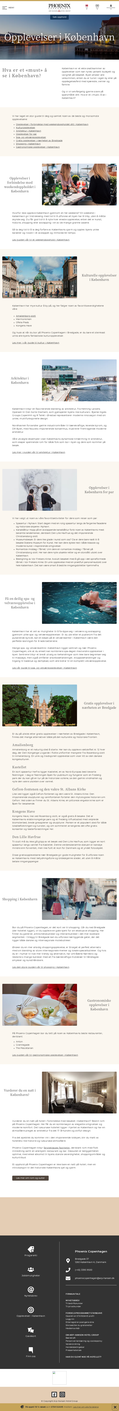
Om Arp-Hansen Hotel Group (82, 1335)
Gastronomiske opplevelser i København (38, 147)
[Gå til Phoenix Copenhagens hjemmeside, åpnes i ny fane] (23, 1217)
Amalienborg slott (26, 316)
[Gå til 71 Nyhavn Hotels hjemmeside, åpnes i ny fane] (37, 1217)
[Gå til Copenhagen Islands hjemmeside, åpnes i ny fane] (30, 1226)
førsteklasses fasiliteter (57, 1148)
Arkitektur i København (28, 131)
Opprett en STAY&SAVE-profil (80, 1316)
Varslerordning (73, 1344)
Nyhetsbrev (73, 1300)
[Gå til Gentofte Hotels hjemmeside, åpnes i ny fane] (45, 1226)
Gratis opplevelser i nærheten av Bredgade (39, 141)
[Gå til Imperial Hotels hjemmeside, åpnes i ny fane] (66, 1217)
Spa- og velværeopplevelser (31, 137)
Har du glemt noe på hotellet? (83, 1357)
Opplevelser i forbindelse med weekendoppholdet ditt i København (52, 124)
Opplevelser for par (26, 134)
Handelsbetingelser (75, 1347)
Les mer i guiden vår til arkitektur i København (38, 452)
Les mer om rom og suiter (30, 1178)
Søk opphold (59, 17)
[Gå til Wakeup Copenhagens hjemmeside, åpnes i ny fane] (59, 1226)
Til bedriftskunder (74, 1303)
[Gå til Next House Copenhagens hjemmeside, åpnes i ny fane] (88, 1226)
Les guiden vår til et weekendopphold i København (41, 240)
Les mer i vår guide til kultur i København (35, 343)
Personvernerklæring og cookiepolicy (84, 1341)
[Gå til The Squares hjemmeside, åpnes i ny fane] (81, 1217)
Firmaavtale (73, 1294)
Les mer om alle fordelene (86, 1407)
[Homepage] (59, 8)
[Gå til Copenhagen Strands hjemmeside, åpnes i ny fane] (52, 1217)
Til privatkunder (73, 1306)
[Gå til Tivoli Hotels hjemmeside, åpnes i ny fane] (95, 1217)
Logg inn (70, 1319)
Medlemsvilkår (73, 1328)
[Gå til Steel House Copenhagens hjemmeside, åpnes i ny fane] (74, 1226)
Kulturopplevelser (25, 128)
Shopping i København (28, 144)
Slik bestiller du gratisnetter (79, 1325)
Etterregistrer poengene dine (80, 1322)
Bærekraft (71, 1338)
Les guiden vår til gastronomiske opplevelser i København (45, 1055)
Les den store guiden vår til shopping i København (40, 967)
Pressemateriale (74, 1350)
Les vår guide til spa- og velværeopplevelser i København (44, 668)
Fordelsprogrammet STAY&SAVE (84, 1313)
